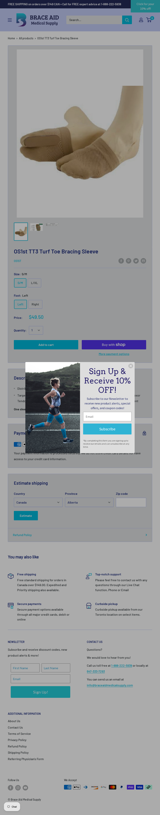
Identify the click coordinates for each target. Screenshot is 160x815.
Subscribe (107, 428)
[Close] (130, 366)
